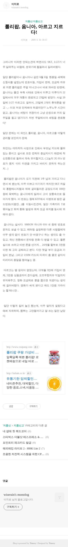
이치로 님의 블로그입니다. (19, 499)
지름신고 (19, 425)
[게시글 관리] (21, 406)
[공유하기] (16, 406)
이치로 (15, 4)
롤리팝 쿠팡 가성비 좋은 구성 (23, 353)
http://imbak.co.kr (16, 373)
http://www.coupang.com (19, 347)
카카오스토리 (34, 468)
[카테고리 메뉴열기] (61, 5)
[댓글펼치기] (9, 481)
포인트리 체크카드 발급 (17, 442)
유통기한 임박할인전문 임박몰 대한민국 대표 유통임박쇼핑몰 (23, 379)
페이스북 (25, 468)
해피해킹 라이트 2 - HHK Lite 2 (21, 448)
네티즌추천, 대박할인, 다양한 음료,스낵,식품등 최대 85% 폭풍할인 (22, 386)
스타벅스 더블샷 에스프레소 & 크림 (23, 437)
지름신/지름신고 (34, 21)
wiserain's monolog (16, 494)
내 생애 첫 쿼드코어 (15, 431)
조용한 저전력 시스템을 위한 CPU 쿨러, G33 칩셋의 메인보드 (23, 454)
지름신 (7, 425)
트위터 (43, 468)
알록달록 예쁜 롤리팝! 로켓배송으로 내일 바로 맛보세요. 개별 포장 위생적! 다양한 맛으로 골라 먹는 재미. (23, 359)
